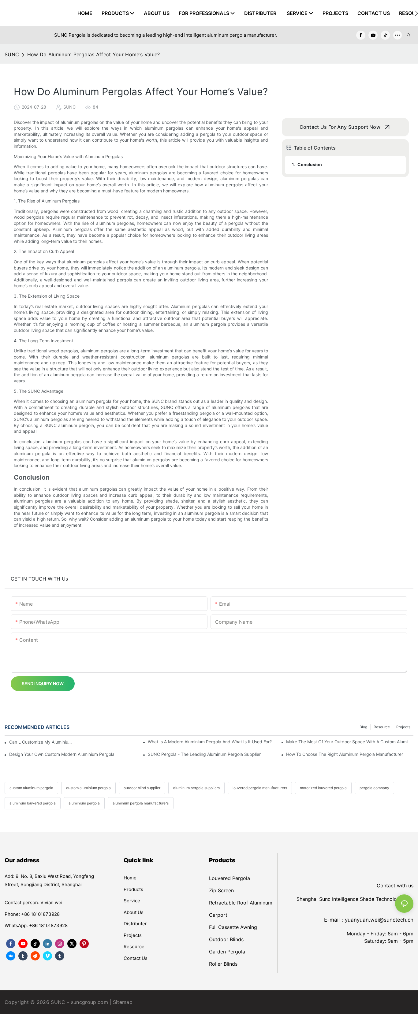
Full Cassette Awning (233, 927)
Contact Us (135, 958)
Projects (403, 727)
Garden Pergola (227, 952)
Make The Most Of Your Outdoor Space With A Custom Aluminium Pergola (349, 741)
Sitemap (122, 1002)
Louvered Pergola (229, 878)
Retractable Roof (228, 903)
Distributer (135, 924)
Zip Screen (221, 890)
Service (132, 901)
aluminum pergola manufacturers (141, 803)
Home (130, 878)
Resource (382, 727)
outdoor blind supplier (142, 788)
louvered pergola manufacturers (260, 788)
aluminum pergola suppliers (196, 788)
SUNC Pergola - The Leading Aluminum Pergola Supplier (204, 754)
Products (133, 889)
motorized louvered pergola (323, 788)
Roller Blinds (223, 964)
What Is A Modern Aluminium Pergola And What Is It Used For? (210, 741)
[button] (416, 13)
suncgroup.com (89, 1002)
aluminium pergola (84, 803)
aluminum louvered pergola (32, 803)
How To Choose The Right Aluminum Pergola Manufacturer (344, 754)
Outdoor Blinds (226, 939)
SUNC (12, 54)
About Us (134, 912)
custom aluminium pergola (88, 788)
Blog (363, 727)
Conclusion (309, 164)
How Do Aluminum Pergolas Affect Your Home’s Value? (93, 54)
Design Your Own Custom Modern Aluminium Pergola (61, 754)
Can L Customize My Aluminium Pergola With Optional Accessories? (41, 742)
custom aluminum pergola (31, 788)
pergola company (374, 788)
